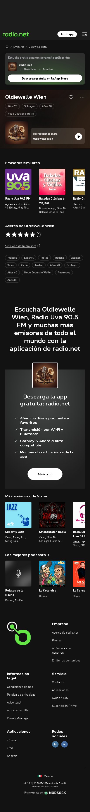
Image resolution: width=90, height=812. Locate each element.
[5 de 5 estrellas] (32, 235)
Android (12, 756)
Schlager (29, 106)
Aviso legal (14, 702)
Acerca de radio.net (65, 632)
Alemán (76, 258)
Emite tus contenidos (66, 660)
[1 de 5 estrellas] (8, 235)
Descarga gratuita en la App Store (45, 78)
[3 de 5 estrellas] (20, 235)
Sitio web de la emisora (20, 246)
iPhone (11, 740)
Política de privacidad (21, 694)
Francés (12, 258)
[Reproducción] (78, 136)
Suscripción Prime (64, 705)
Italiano (59, 258)
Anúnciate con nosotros (61, 650)
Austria (39, 265)
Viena (10, 265)
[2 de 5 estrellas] (14, 235)
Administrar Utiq (18, 710)
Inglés (44, 258)
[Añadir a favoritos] (71, 96)
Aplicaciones (60, 690)
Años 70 (12, 106)
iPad (10, 748)
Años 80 (12, 280)
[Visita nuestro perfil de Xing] (64, 744)
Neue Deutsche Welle (20, 114)
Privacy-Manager (18, 718)
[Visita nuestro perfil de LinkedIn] (55, 744)
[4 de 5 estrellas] (26, 235)
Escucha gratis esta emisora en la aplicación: (39, 57)
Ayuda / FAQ (60, 698)
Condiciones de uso (20, 686)
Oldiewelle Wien (43, 139)
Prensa (57, 640)
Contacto (58, 682)
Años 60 (47, 106)
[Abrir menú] (84, 34)
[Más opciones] (82, 97)
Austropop (64, 272)
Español (29, 258)
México (48, 776)
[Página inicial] (7, 46)
